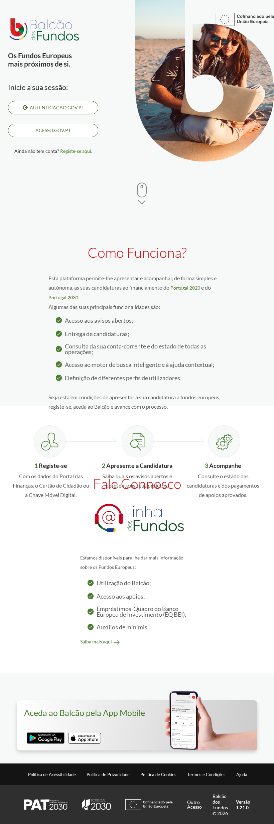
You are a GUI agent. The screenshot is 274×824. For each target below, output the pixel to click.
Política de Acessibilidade (52, 774)
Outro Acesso (194, 804)
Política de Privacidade (108, 774)
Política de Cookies (158, 774)
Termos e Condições (206, 774)
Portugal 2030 (63, 297)
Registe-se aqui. (76, 151)
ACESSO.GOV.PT (53, 130)
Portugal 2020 (185, 288)
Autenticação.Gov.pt (57, 107)
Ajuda (241, 774)
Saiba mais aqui (96, 641)
